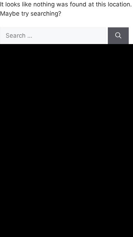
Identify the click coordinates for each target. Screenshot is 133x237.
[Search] (118, 35)
